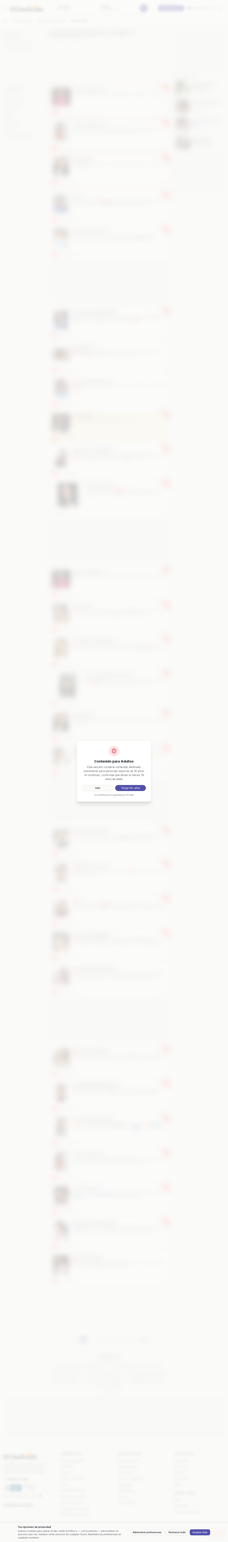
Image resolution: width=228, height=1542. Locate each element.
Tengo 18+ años (130, 787)
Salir (97, 787)
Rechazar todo (177, 1532)
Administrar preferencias (147, 1532)
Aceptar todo (199, 1532)
